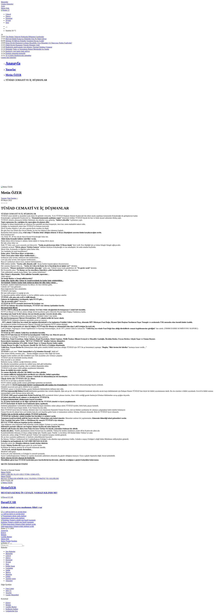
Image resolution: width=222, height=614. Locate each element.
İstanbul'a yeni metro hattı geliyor (17, 51)
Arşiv (3, 6)
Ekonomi (9, 18)
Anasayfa (4, 530)
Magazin (9, 574)
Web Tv (8, 591)
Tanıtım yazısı (11, 579)
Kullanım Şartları (12, 609)
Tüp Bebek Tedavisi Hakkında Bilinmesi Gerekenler (25, 37)
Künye (3, 533)
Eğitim (8, 576)
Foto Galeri (10, 589)
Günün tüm (8, 58)
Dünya (8, 16)
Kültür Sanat (10, 566)
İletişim (3, 535)
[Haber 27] (5, 10)
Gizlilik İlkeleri (6, 537)
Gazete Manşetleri (12, 595)
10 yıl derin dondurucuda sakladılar (18, 55)
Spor (7, 23)
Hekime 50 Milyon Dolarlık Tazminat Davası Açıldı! (25, 41)
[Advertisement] (70, 99)
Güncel (8, 14)
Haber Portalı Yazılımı (9, 541)
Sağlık (8, 570)
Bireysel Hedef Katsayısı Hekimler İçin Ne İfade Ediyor (26, 39)
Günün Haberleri (7, 4)
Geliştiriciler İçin (12, 611)
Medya (8, 572)
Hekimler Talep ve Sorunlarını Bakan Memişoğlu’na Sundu (27, 49)
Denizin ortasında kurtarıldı (15, 53)
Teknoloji (9, 581)
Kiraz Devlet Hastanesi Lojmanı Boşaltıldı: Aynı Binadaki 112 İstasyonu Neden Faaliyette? (39, 43)
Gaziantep (9, 568)
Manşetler (4, 2)
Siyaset (8, 20)
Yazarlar (9, 593)
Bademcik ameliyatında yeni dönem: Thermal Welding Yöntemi (29, 47)
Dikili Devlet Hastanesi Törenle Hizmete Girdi (23, 45)
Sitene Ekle (5, 8)
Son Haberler (10, 551)
